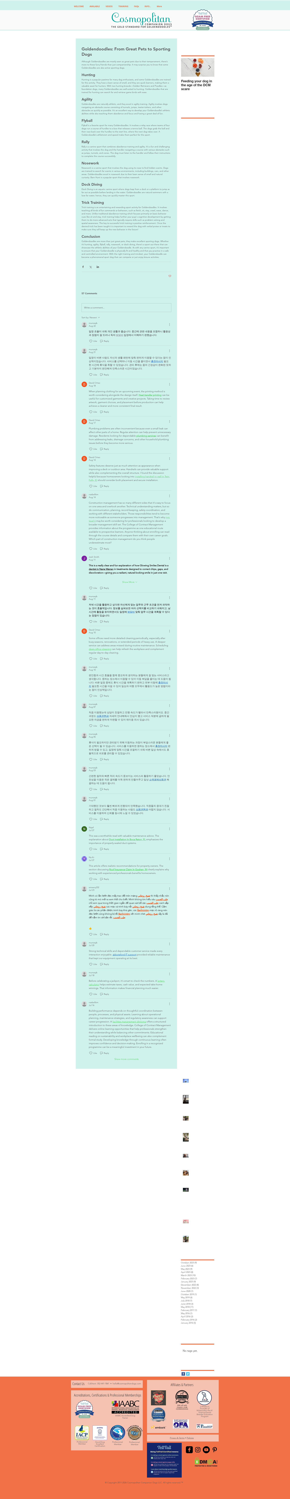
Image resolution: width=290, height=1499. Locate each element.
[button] (191, 701)
